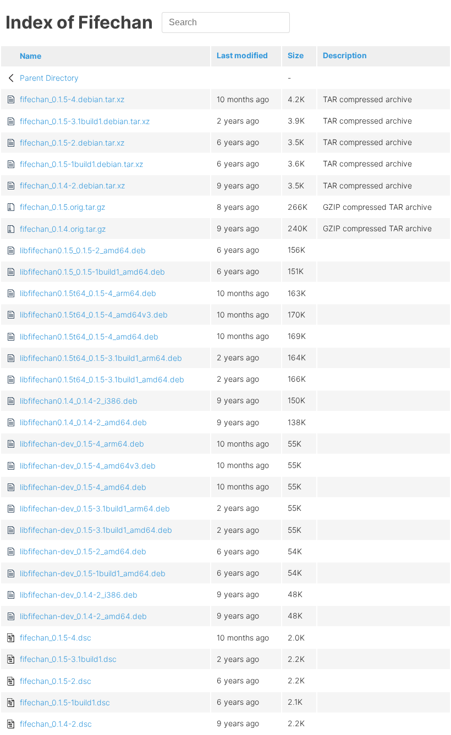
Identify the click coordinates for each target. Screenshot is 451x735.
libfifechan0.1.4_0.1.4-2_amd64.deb (83, 422)
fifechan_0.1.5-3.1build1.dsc (68, 659)
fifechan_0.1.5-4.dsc (55, 637)
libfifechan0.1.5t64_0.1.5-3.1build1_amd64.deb (102, 379)
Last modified (242, 55)
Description (345, 55)
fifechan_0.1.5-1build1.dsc (65, 702)
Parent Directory (49, 77)
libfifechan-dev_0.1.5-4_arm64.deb (82, 443)
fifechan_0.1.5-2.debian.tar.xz (72, 142)
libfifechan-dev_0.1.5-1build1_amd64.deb (93, 573)
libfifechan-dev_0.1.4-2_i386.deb (79, 594)
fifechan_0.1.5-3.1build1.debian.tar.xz (85, 121)
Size (296, 55)
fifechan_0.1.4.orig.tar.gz (63, 228)
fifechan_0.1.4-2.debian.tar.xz (72, 185)
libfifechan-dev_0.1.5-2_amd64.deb (83, 551)
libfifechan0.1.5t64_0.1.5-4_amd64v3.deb (94, 314)
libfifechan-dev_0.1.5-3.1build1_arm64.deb (95, 508)
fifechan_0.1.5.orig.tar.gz (62, 206)
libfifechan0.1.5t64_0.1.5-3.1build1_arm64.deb (101, 358)
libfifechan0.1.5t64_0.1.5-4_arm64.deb (88, 293)
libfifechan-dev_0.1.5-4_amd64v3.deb (88, 465)
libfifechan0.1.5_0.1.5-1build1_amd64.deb (92, 271)
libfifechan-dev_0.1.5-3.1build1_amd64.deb (96, 529)
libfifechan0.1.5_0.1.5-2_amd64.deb (83, 250)
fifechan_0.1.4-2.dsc (56, 723)
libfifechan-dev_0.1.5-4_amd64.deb (83, 487)
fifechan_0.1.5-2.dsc (55, 681)
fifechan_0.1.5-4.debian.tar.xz (72, 99)
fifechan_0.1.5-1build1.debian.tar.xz (81, 164)
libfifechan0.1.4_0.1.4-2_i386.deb (79, 400)
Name (30, 55)
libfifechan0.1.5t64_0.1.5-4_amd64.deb (89, 336)
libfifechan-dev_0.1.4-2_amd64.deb (83, 616)
